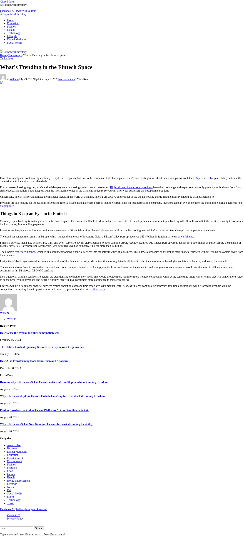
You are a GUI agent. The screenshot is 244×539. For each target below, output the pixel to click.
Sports (10, 496)
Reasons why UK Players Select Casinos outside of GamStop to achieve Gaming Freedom (54, 382)
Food (10, 470)
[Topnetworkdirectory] (13, 14)
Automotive (14, 445)
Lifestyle (12, 36)
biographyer (6, 205)
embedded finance (25, 251)
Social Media (14, 42)
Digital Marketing (17, 39)
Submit (39, 528)
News (10, 487)
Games (11, 474)
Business (12, 448)
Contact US (13, 515)
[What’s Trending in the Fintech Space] (70, 171)
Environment (14, 461)
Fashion (11, 26)
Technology (14, 33)
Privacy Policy (15, 518)
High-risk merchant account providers (131, 187)
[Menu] (1, 49)
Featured (12, 467)
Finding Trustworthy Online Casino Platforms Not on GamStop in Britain (44, 410)
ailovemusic (98, 289)
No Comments (66, 79)
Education (13, 23)
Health (11, 29)
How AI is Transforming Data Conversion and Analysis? (34, 360)
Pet (9, 490)
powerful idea (185, 236)
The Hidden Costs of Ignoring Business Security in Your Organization (42, 347)
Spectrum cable (205, 178)
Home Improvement (18, 480)
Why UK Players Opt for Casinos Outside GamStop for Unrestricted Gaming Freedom (52, 396)
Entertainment (15, 458)
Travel (10, 503)
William (14, 79)
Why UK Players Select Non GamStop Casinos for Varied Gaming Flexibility (46, 424)
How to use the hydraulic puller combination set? (29, 332)
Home (10, 20)
